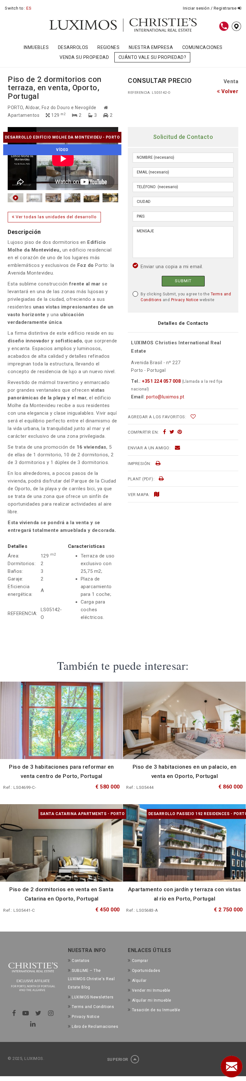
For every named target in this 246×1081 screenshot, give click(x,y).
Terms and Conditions (93, 1007)
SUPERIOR (118, 1059)
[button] (14, 197)
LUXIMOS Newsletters (93, 997)
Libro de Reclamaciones (95, 1026)
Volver (229, 91)
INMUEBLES (36, 47)
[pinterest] (179, 432)
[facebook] (164, 432)
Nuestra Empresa (151, 47)
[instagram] (51, 1013)
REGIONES (108, 47)
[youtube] (25, 1013)
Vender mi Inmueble (151, 990)
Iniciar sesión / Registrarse (210, 8)
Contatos (80, 960)
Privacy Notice (185, 300)
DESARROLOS (73, 47)
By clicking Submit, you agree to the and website (186, 297)
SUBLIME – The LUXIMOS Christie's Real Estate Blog (91, 978)
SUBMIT (183, 280)
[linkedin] (33, 1024)
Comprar (140, 960)
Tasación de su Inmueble (156, 1010)
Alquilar (139, 980)
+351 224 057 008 (161, 381)
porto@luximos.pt (165, 396)
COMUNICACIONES (202, 47)
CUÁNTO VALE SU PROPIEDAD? (152, 57)
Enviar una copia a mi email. (172, 266)
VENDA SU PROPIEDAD (84, 57)
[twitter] (172, 432)
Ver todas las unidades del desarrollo (55, 216)
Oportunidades (146, 970)
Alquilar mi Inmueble (151, 1000)
